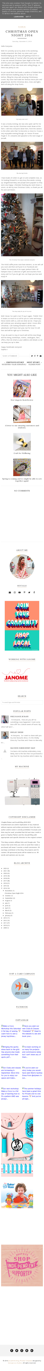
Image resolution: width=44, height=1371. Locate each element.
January (8, 915)
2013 (5, 918)
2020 (5, 873)
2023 (5, 868)
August (7, 901)
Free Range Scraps (19, 717)
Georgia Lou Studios (15, 1363)
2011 (5, 923)
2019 (5, 876)
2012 (5, 920)
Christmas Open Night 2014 (14, 893)
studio (22, 26)
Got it (28, 17)
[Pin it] (37, 356)
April (7, 908)
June (7, 906)
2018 (5, 878)
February (8, 913)
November (9, 891)
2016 (5, 883)
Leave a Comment (10, 356)
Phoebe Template (26, 1361)
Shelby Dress (16, 732)
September (9, 898)
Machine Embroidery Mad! (22, 748)
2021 (5, 871)
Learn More (19, 17)
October (8, 896)
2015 (5, 886)
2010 (5, 925)
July (6, 903)
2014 (5, 888)
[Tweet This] (32, 356)
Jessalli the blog (13, 1361)
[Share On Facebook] (34, 356)
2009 (5, 928)
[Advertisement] (22, 1313)
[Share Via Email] (41, 356)
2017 (5, 881)
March (7, 910)
